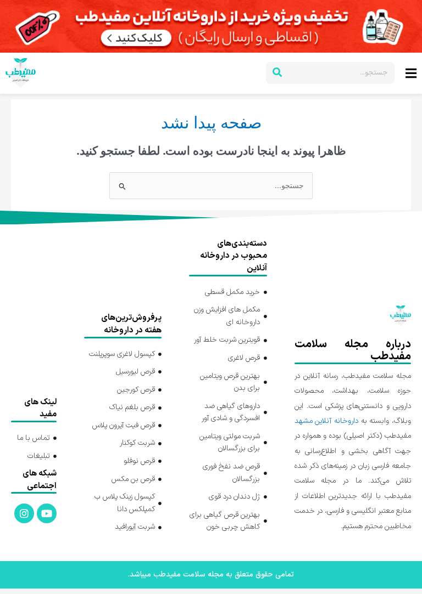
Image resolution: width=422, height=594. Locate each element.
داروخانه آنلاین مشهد (326, 421)
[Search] (277, 73)
